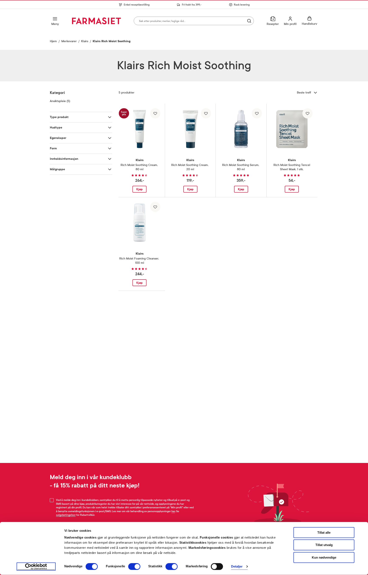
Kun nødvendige (324, 557)
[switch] (134, 566)
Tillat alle (324, 532)
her (173, 511)
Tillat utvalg (324, 545)
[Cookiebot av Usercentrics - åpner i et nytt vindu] (36, 566)
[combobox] (194, 21)
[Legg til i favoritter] (155, 113)
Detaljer (237, 566)
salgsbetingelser (66, 514)
